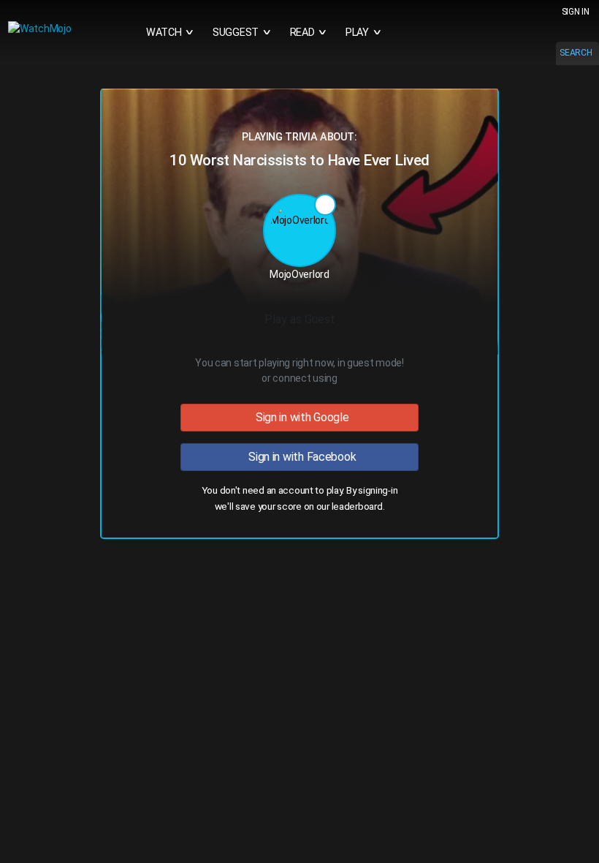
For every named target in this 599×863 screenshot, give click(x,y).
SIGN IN (576, 12)
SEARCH (576, 53)
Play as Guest (299, 319)
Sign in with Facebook (299, 457)
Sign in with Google (299, 417)
